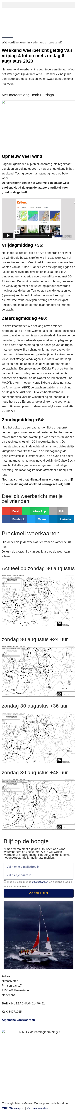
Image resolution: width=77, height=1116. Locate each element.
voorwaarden (40, 881)
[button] (38, 5)
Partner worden (37, 1108)
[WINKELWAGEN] (7, 34)
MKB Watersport (13, 1108)
